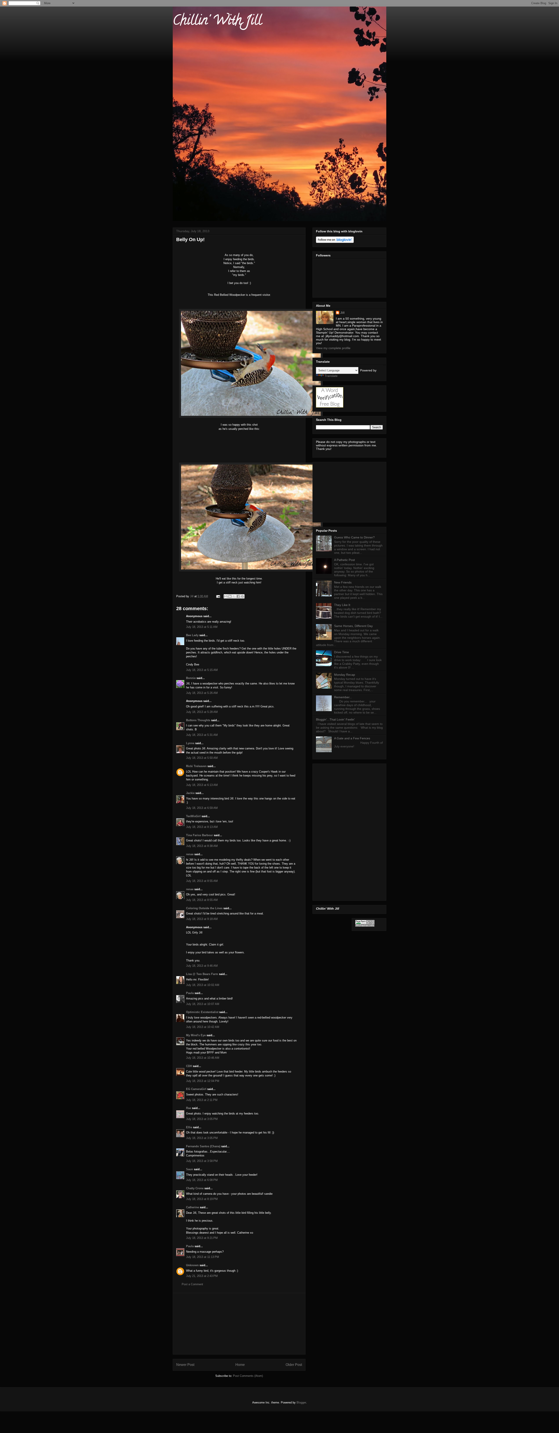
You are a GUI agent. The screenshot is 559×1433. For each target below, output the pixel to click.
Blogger (301, 1402)
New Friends (343, 582)
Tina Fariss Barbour (199, 835)
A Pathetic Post (344, 560)
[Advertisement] (239, 1323)
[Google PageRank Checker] (364, 925)
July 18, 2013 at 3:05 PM (202, 1119)
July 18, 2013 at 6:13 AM (202, 785)
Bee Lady (192, 635)
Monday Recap (344, 674)
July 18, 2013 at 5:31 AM (202, 735)
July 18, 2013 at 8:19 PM (202, 1199)
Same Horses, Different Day (353, 626)
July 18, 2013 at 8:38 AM (202, 846)
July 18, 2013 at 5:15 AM (202, 670)
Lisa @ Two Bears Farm (202, 974)
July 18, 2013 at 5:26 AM (202, 693)
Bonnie (191, 678)
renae (190, 854)
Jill (342, 312)
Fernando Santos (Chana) (203, 1146)
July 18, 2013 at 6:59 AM (202, 808)
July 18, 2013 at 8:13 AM (202, 827)
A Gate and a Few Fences (352, 738)
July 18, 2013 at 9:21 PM (202, 1238)
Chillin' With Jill (217, 21)
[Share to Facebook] (238, 596)
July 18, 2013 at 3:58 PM (202, 1161)
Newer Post (185, 1365)
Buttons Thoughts (198, 720)
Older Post (294, 1365)
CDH (189, 1066)
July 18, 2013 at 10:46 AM (202, 1057)
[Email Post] (218, 596)
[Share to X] (234, 596)
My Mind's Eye (196, 1035)
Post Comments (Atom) (248, 1375)
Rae (188, 1108)
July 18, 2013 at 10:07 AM (202, 1004)
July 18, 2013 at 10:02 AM (202, 985)
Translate (331, 376)
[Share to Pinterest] (242, 596)
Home (240, 1365)
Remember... (343, 697)
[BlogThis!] (230, 596)
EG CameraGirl (196, 1089)
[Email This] (226, 596)
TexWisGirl (193, 816)
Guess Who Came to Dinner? (354, 537)
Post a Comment (192, 1284)
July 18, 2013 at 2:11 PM (201, 1100)
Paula (190, 993)
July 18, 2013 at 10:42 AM (202, 1027)
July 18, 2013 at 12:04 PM (202, 1081)
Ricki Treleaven (196, 766)
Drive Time (341, 652)
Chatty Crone (195, 1188)
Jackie (190, 793)
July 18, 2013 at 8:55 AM (202, 881)
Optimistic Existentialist (202, 1012)
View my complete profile (333, 348)
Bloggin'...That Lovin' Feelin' (335, 719)
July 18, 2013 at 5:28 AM (202, 712)
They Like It (342, 605)
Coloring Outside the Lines (204, 908)
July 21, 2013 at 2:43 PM (202, 1276)
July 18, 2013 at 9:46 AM (202, 965)
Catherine (192, 1207)
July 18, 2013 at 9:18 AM (202, 919)
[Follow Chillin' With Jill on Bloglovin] (335, 242)
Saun (189, 1169)
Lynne (190, 743)
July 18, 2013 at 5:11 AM (201, 627)
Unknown (192, 1265)
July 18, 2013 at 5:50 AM (202, 757)
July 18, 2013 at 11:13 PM (202, 1257)
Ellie (189, 1127)
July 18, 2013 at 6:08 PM (202, 1180)
